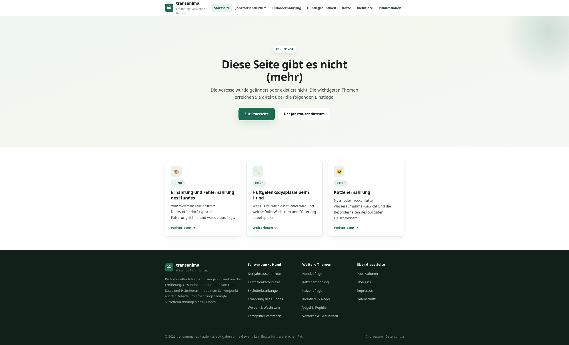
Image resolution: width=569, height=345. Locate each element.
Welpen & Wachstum (264, 307)
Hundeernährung (286, 8)
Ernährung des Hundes (265, 299)
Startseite (222, 8)
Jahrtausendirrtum (251, 8)
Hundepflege (312, 273)
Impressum (365, 290)
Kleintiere (365, 8)
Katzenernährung (352, 192)
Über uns (364, 282)
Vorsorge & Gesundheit (320, 316)
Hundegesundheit (321, 8)
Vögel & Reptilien (315, 307)
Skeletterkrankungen (264, 290)
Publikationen (390, 8)
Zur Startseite (256, 113)
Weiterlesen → (183, 227)
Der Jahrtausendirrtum (304, 113)
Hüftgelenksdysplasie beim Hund (280, 195)
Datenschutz (366, 299)
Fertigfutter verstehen (264, 316)
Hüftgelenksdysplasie (264, 282)
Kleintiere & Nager (316, 299)
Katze (346, 8)
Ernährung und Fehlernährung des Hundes (202, 195)
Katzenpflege (312, 290)
